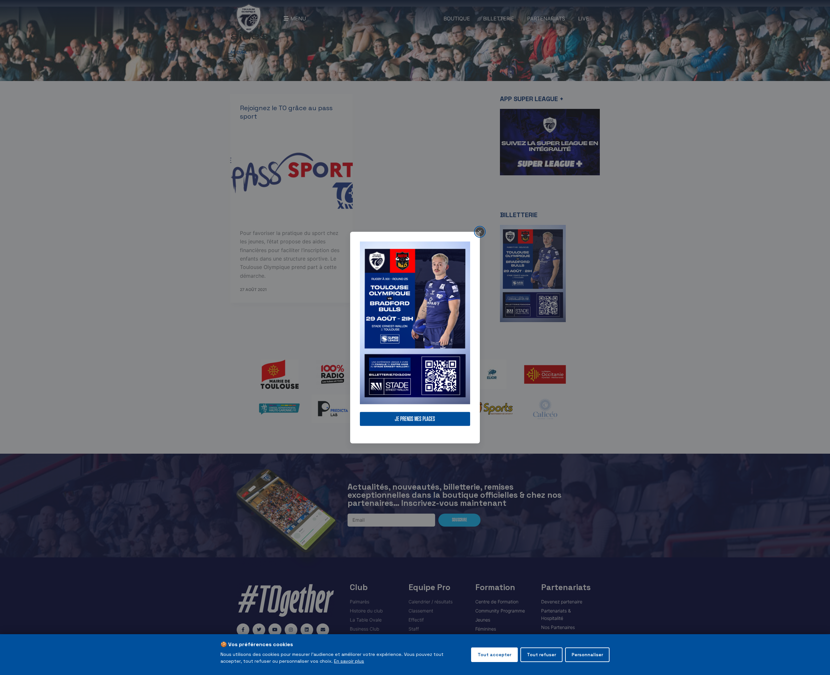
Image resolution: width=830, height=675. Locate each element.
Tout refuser (541, 655)
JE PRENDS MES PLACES (415, 418)
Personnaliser (587, 655)
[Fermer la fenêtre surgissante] (479, 231)
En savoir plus (349, 661)
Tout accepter (494, 655)
